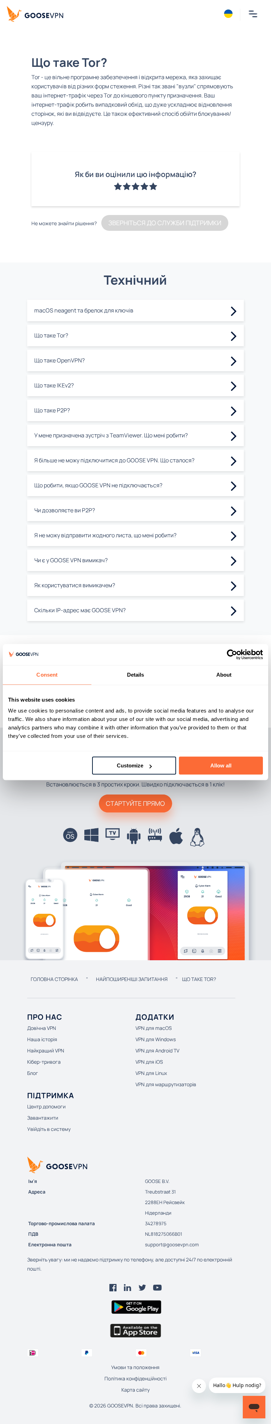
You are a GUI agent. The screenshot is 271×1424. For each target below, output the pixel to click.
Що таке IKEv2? (54, 385)
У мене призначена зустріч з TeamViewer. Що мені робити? (111, 435)
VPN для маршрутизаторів (166, 1084)
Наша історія (42, 1039)
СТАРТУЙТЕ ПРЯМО (135, 803)
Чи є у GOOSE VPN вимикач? (71, 560)
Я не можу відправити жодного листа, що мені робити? (105, 535)
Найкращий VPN (45, 1050)
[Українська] (228, 14)
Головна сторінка (54, 979)
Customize (130, 765)
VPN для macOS (154, 1028)
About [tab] (224, 675)
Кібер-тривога (44, 1061)
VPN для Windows (156, 1039)
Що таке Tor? (51, 335)
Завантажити (42, 1117)
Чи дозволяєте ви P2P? (64, 510)
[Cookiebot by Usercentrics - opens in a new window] (232, 654)
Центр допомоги (46, 1106)
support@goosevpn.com (172, 1244)
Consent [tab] (47, 675)
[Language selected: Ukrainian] (228, 14)
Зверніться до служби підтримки (164, 223)
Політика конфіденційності (135, 1378)
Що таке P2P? (52, 410)
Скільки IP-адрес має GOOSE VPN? (80, 610)
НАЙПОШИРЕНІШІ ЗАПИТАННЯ (132, 979)
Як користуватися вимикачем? (74, 585)
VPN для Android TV (157, 1050)
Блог (32, 1073)
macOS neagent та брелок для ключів (83, 310)
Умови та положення (135, 1367)
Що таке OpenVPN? (59, 360)
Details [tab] (135, 675)
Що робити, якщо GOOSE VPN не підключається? (98, 485)
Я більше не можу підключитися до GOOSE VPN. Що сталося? (114, 460)
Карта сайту (135, 1389)
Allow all (220, 765)
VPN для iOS (149, 1061)
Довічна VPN (41, 1028)
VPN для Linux (151, 1073)
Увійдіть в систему (49, 1129)
